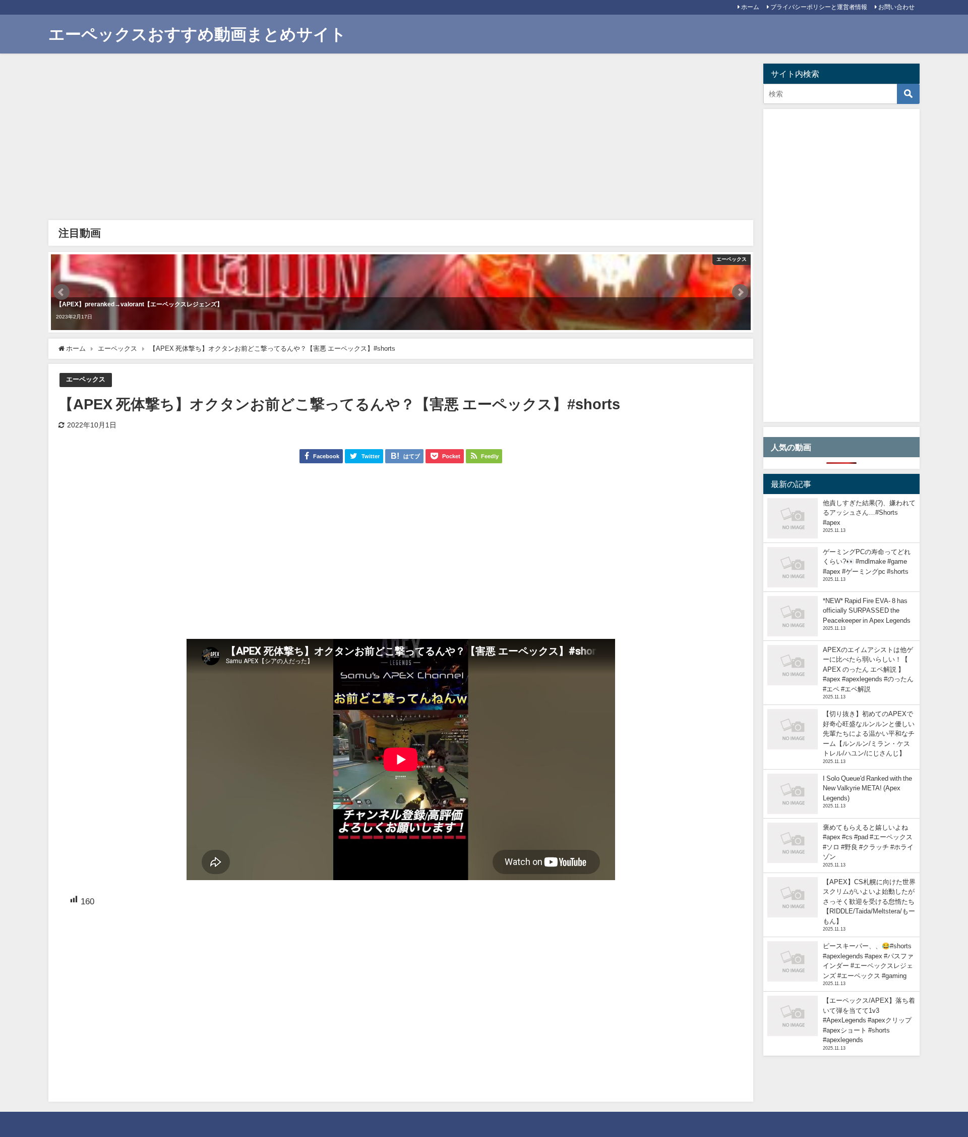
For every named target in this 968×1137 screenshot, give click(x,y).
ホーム (750, 7)
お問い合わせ (896, 7)
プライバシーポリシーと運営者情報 (818, 7)
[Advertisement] (355, 139)
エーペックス (85, 379)
